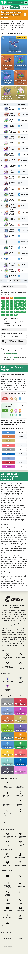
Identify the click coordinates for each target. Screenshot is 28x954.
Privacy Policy (7, 938)
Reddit (17, 573)
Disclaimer (20, 938)
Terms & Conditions (7, 946)
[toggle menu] (22, 2)
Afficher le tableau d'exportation (11, 333)
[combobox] (14, 2)
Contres (16, 7)
